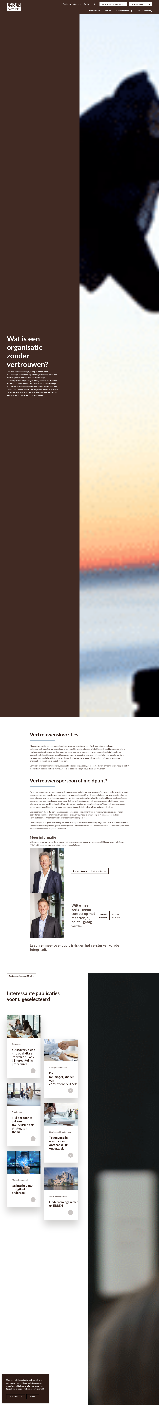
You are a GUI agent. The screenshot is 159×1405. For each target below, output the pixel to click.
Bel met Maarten (103, 915)
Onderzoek (94, 10)
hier (41, 945)
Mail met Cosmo (98, 871)
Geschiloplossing (124, 10)
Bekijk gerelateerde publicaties (21, 976)
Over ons (77, 4)
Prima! (32, 1396)
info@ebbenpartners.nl (114, 4)
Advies (108, 10)
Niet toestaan (16, 1396)
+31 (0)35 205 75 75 (142, 4)
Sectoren (67, 4)
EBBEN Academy (144, 10)
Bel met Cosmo (80, 871)
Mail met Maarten (116, 915)
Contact (87, 4)
